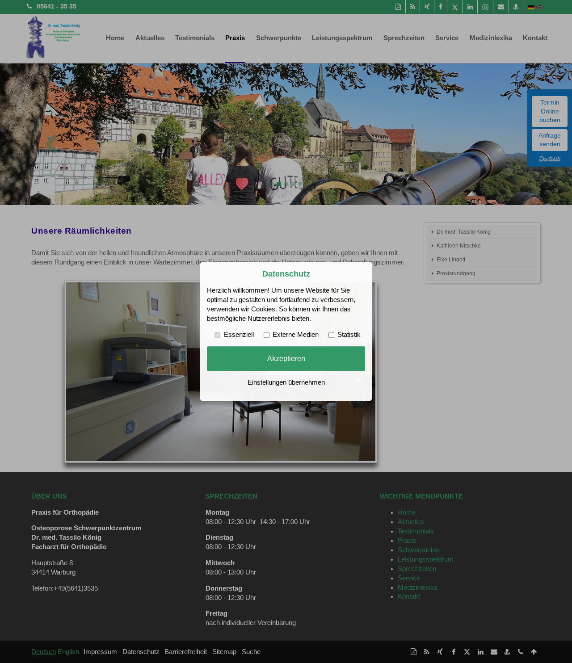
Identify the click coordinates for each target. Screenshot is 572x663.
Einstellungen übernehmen (286, 382)
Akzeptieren (286, 358)
